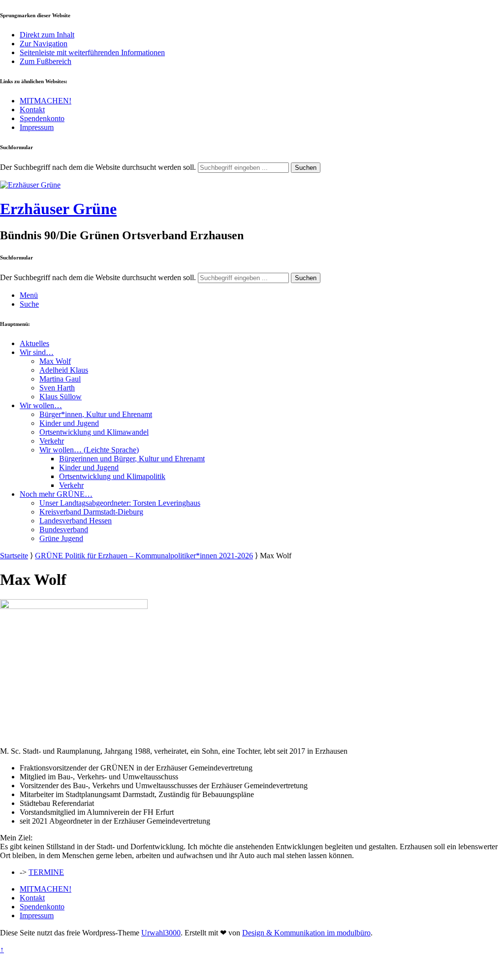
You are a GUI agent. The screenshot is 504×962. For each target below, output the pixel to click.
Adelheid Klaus (63, 370)
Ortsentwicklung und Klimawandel (94, 432)
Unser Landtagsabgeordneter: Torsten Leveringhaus (119, 503)
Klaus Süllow (60, 396)
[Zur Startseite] (30, 185)
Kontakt (32, 109)
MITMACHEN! (45, 100)
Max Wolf (55, 361)
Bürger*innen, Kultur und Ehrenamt (95, 414)
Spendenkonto (42, 118)
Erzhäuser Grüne (58, 209)
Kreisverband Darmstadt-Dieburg (91, 512)
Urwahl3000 (161, 933)
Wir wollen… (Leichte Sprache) (89, 450)
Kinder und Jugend (69, 423)
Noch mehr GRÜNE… (56, 494)
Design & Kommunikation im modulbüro (306, 933)
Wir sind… (37, 352)
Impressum (37, 127)
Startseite (14, 555)
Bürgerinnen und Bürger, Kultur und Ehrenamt (132, 458)
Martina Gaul (60, 379)
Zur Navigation (43, 43)
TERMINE (46, 872)
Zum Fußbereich (45, 61)
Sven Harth (57, 388)
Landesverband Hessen (75, 520)
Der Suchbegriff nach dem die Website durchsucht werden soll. (98, 167)
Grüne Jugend (61, 538)
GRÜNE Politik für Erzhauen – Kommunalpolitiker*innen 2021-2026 (144, 555)
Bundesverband (63, 529)
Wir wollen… (41, 405)
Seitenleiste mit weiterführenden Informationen (92, 52)
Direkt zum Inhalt (47, 35)
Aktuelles (34, 343)
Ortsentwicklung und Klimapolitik (112, 476)
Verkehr (51, 441)
